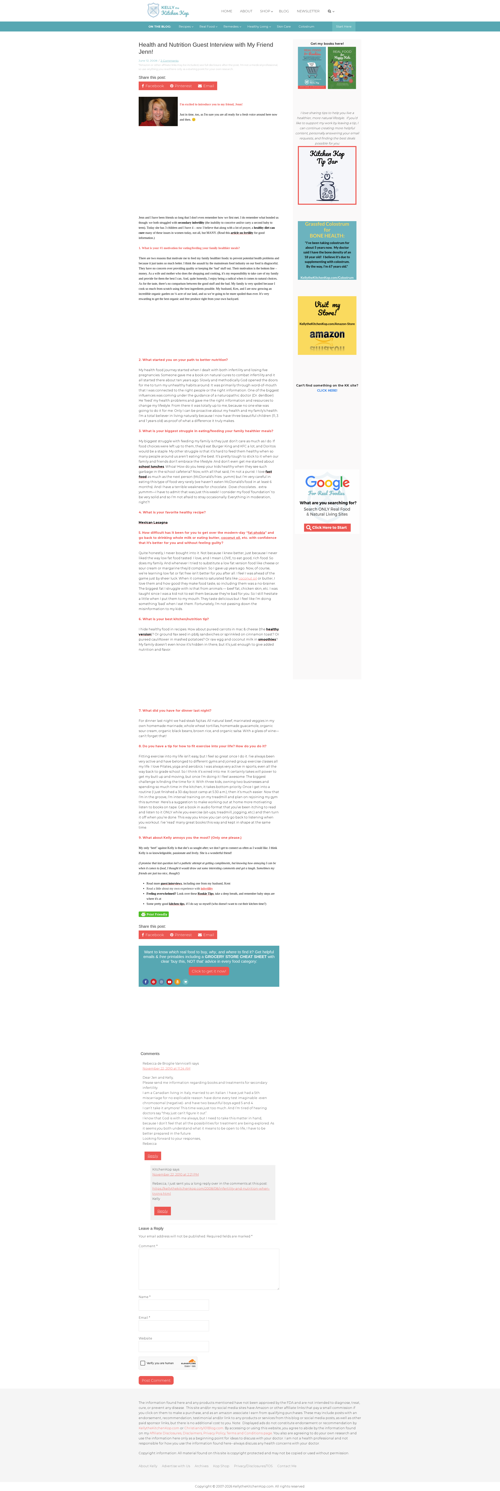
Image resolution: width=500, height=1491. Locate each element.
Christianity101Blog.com (203, 1428)
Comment (148, 1246)
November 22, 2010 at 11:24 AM (166, 1068)
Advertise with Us (176, 1466)
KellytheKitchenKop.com (159, 1428)
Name (145, 1297)
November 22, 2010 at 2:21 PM (175, 1174)
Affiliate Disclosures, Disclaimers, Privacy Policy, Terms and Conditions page (211, 1433)
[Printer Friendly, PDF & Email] (154, 914)
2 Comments (170, 60)
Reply (153, 1156)
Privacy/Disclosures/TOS (253, 1466)
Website (145, 1338)
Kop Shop (221, 1466)
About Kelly (148, 1466)
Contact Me (286, 1466)
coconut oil (247, 578)
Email (144, 1318)
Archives (201, 1466)
